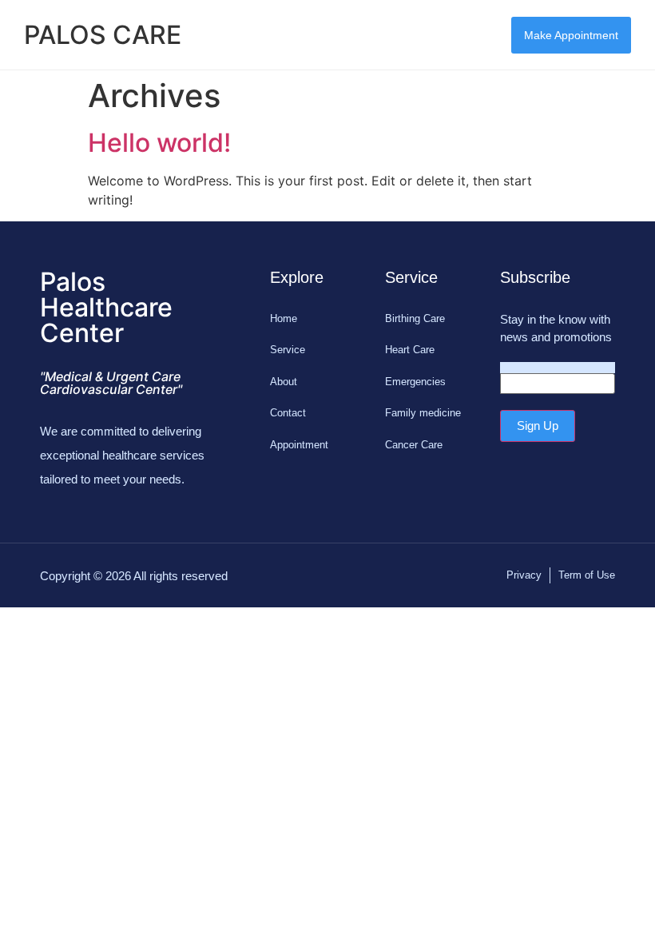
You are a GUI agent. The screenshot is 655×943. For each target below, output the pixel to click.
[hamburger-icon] (461, 35)
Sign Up (537, 425)
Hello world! (159, 142)
